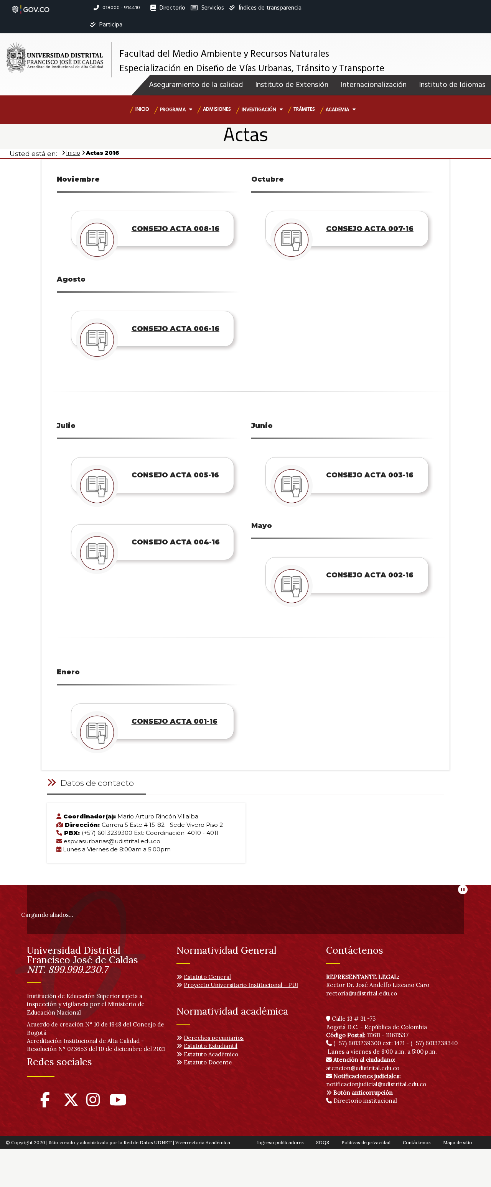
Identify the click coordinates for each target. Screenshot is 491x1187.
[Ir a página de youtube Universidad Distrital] (118, 1103)
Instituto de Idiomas (452, 85)
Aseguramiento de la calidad (196, 85)
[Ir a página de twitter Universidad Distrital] (71, 1103)
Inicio (142, 109)
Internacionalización (374, 85)
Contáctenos (417, 1142)
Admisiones (217, 109)
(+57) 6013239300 (357, 1043)
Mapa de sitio (457, 1142)
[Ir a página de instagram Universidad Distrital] (93, 1103)
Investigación (259, 110)
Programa (173, 110)
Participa (110, 25)
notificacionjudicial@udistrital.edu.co (376, 1080)
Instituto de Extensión (291, 85)
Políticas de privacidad (365, 1142)
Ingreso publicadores (280, 1142)
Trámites (304, 109)
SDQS (322, 1142)
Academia (338, 110)
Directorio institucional (364, 1100)
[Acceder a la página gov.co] (31, 5)
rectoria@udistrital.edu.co (361, 993)
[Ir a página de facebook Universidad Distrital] (45, 1103)
